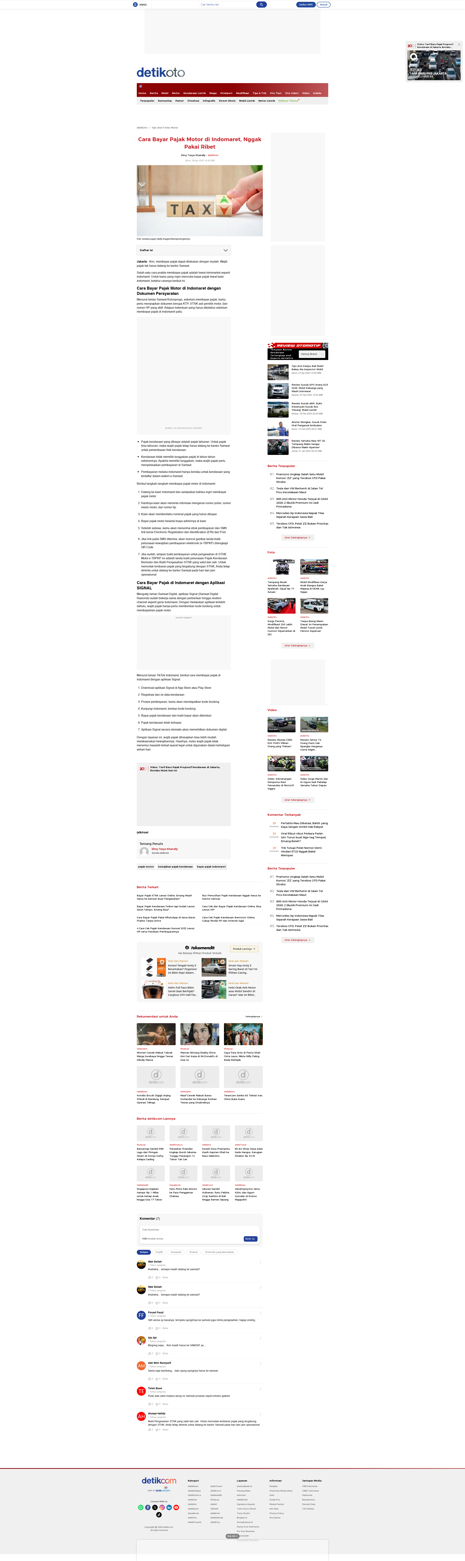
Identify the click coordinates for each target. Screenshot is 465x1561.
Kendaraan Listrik (194, 93)
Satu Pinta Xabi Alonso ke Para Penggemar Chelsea (183, 1192)
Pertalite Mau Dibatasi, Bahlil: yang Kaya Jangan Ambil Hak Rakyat (304, 825)
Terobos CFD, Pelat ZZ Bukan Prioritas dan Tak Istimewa (302, 525)
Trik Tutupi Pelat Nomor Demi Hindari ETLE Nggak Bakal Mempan (301, 851)
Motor (176, 93)
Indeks (317, 93)
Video (306, 93)
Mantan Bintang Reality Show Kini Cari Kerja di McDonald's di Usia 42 (199, 1056)
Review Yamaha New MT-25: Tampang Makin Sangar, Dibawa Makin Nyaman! (309, 444)
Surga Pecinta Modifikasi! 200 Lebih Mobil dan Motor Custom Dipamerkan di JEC (281, 628)
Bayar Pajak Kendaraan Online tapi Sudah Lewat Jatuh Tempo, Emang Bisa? (166, 908)
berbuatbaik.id (244, 1486)
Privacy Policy (277, 1513)
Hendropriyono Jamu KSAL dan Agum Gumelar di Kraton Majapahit (247, 1194)
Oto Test (276, 93)
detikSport (193, 1508)
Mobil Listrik (247, 100)
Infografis (209, 100)
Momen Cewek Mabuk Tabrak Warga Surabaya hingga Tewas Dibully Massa (155, 1056)
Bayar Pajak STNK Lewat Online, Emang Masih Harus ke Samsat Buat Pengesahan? (164, 897)
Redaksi (274, 1486)
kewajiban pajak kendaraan (175, 866)
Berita (154, 93)
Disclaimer (275, 1517)
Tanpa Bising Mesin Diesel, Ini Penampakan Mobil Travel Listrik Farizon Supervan (314, 626)
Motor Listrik (266, 100)
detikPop (215, 1522)
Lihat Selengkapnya (295, 537)
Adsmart (241, 1495)
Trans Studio (243, 1513)
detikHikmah (216, 1517)
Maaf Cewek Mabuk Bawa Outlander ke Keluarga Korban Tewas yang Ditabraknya (198, 1099)
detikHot (192, 1504)
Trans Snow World (246, 1508)
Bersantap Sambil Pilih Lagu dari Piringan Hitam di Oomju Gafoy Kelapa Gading (150, 1154)
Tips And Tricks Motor (164, 127)
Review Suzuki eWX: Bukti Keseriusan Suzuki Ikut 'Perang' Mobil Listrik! (307, 406)
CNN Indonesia (309, 1486)
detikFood (215, 1491)
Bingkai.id (242, 1517)
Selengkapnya (253, 1016)
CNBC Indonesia (310, 1491)
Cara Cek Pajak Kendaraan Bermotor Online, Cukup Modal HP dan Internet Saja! (228, 919)
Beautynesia (308, 1499)
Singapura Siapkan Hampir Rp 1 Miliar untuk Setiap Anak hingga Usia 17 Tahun (149, 1194)
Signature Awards (246, 1504)
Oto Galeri (292, 93)
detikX (213, 1504)
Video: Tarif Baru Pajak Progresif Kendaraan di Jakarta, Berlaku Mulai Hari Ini (435, 47)
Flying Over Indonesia (248, 1526)
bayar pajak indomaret (211, 866)
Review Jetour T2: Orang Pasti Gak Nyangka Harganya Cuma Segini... (311, 744)
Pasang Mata (243, 1491)
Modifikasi (242, 93)
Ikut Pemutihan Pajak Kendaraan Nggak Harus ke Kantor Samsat (231, 897)
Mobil (164, 93)
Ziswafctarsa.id (245, 1522)
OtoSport (226, 93)
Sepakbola (193, 1513)
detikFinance (194, 1495)
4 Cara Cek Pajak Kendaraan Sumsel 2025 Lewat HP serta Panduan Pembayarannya (166, 930)
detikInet (192, 1499)
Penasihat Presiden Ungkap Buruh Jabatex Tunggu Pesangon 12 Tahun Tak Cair (182, 1154)
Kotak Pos (275, 1499)
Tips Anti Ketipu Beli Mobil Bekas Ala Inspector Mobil (307, 368)
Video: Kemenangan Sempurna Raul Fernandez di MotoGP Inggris (281, 783)
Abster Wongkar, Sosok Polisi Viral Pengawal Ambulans (309, 424)
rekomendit (243, 1536)
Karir (272, 1495)
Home (142, 93)
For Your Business (246, 1531)
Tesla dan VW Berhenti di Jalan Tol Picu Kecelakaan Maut (299, 490)
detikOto (142, 127)
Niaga (213, 93)
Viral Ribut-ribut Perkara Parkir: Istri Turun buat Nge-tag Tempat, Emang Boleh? (303, 837)
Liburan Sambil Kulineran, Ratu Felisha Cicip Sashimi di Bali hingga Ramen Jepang (215, 1194)
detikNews (193, 1486)
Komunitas (165, 100)
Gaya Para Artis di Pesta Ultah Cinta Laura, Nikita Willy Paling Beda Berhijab (242, 1056)
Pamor (179, 100)
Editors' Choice (288, 100)
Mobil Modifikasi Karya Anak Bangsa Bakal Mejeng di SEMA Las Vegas (313, 587)
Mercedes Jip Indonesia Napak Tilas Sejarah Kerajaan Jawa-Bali (300, 515)
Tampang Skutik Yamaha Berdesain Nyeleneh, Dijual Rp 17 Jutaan (281, 587)
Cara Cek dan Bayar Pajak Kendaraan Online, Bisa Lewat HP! (231, 908)
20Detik (214, 1508)
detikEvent (242, 1499)
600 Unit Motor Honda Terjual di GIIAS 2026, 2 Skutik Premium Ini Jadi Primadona (302, 502)
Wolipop (214, 1499)
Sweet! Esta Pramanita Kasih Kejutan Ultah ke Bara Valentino (216, 1152)
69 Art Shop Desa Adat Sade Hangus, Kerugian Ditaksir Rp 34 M (249, 1152)
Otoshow (193, 100)
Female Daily (308, 1504)
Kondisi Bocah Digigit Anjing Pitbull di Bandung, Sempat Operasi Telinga (154, 1099)
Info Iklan (274, 1508)
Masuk (323, 4)
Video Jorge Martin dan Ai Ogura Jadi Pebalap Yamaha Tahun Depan (314, 782)
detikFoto (215, 1513)
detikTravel (216, 1486)
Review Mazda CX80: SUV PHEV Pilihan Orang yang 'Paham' (280, 743)
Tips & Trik (259, 93)
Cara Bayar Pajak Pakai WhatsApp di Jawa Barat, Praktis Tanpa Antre (166, 919)
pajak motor (146, 866)
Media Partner (277, 1504)
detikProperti (194, 1522)
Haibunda (307, 1495)
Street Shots (227, 100)
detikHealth (216, 1495)
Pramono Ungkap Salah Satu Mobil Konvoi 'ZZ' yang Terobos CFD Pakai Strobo (301, 478)
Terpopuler (147, 100)
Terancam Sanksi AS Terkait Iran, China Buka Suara (243, 1097)
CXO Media (308, 1508)
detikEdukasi (194, 1491)
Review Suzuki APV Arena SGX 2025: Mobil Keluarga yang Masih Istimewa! (310, 388)
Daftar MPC (306, 4)
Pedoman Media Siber (281, 1491)
